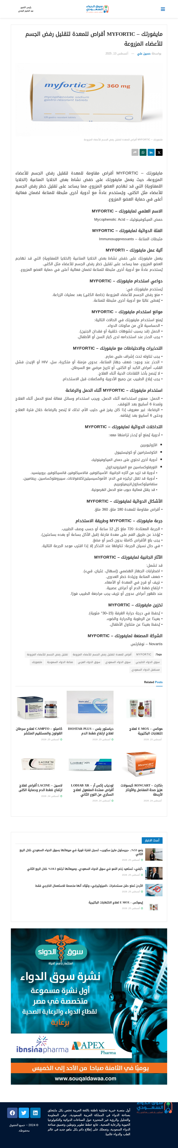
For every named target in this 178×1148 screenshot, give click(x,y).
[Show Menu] (163, 9)
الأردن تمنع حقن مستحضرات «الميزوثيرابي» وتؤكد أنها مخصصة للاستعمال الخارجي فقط (89, 885)
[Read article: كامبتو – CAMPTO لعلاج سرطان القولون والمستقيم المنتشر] (38, 707)
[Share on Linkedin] (151, 152)
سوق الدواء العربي (89, 662)
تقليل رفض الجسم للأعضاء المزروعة (47, 654)
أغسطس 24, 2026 (153, 801)
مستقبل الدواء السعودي (146, 669)
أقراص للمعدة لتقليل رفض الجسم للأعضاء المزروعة (102, 654)
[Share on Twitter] (159, 152)
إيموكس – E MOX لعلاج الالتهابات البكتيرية (147, 731)
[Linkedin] (35, 1113)
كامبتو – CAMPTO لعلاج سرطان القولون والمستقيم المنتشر (39, 731)
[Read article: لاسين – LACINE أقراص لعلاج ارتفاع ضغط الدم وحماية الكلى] (38, 764)
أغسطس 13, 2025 (116, 53)
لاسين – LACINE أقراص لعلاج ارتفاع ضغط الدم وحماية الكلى (40, 787)
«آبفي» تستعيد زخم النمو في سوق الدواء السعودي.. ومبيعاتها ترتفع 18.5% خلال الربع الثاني (85, 869)
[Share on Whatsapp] (143, 152)
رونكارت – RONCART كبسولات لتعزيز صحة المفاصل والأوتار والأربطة (143, 790)
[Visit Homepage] (97, 9)
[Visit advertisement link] (89, 1006)
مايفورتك (37, 662)
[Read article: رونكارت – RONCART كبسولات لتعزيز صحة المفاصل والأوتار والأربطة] (141, 764)
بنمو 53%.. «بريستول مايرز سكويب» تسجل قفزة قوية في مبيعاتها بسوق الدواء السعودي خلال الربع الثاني (81, 852)
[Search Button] (13, 9)
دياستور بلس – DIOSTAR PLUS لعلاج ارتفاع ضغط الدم (91, 731)
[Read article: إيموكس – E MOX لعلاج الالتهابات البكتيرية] (141, 707)
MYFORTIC (144, 654)
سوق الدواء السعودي (118, 662)
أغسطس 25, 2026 (153, 739)
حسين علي (144, 53)
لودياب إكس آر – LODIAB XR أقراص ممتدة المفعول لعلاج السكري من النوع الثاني (92, 790)
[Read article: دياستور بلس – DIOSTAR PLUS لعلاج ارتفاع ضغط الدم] (90, 707)
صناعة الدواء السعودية (60, 662)
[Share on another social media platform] (135, 152)
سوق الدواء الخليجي (148, 662)
